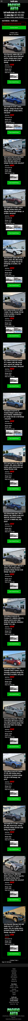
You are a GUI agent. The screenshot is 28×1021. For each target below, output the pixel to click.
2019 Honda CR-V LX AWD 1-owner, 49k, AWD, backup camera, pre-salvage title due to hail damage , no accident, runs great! (14, 210)
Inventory (14, 971)
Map (17, 1004)
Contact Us (14, 981)
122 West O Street (14, 999)
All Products (14, 977)
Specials (14, 973)
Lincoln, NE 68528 (14, 1000)
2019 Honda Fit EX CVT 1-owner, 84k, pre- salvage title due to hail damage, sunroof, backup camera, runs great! (13, 110)
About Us (14, 979)
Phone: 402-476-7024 (14, 1002)
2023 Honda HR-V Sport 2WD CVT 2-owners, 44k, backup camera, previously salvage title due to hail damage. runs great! (14, 569)
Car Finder (14, 975)
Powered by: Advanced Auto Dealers (13, 1019)
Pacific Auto (14, 997)
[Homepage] (14, 7)
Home (14, 969)
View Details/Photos (14, 82)
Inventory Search (14, 27)
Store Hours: (14, 984)
